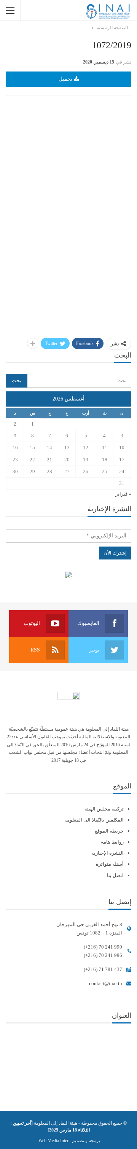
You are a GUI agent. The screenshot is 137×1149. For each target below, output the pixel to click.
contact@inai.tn (105, 983)
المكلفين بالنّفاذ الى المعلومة (94, 820)
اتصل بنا (115, 875)
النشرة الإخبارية (107, 853)
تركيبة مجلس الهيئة (104, 809)
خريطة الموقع (109, 831)
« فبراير (123, 494)
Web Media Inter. (52, 1140)
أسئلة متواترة (110, 864)
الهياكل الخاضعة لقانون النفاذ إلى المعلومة (68, 575)
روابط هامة (112, 842)
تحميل (66, 79)
